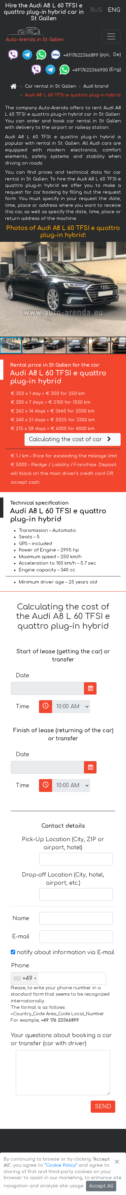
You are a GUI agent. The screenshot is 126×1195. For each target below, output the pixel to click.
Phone (20, 966)
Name (20, 918)
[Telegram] (27, 54)
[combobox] (24, 978)
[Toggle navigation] (111, 36)
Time (22, 707)
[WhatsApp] (41, 54)
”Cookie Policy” (60, 1165)
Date (22, 676)
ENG (114, 10)
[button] (120, 289)
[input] (47, 688)
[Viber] (13, 54)
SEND (103, 1107)
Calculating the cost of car (66, 439)
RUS (96, 10)
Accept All (101, 1186)
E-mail (20, 937)
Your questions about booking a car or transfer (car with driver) (61, 1039)
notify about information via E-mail (64, 952)
